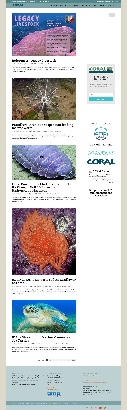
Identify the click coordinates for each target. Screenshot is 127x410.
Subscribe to (57, 5)
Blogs (73, 5)
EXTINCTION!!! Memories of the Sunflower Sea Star (44, 281)
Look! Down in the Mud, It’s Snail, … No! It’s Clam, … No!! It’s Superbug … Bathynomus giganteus (42, 187)
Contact (75, 403)
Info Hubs (85, 5)
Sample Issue (30, 403)
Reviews (54, 403)
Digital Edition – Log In (43, 403)
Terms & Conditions (52, 389)
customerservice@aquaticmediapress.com (94, 382)
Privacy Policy (51, 387)
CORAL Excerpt (42, 64)
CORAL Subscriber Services (90, 376)
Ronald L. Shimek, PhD (21, 64)
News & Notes (66, 286)
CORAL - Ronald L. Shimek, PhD (47, 131)
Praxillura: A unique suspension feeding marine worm (43, 126)
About (104, 5)
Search (112, 15)
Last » (73, 360)
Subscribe (21, 403)
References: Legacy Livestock (34, 60)
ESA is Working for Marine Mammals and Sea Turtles (43, 339)
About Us (67, 403)
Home (116, 1)
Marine (50, 64)
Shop (94, 5)
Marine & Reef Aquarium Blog (105, 1)
